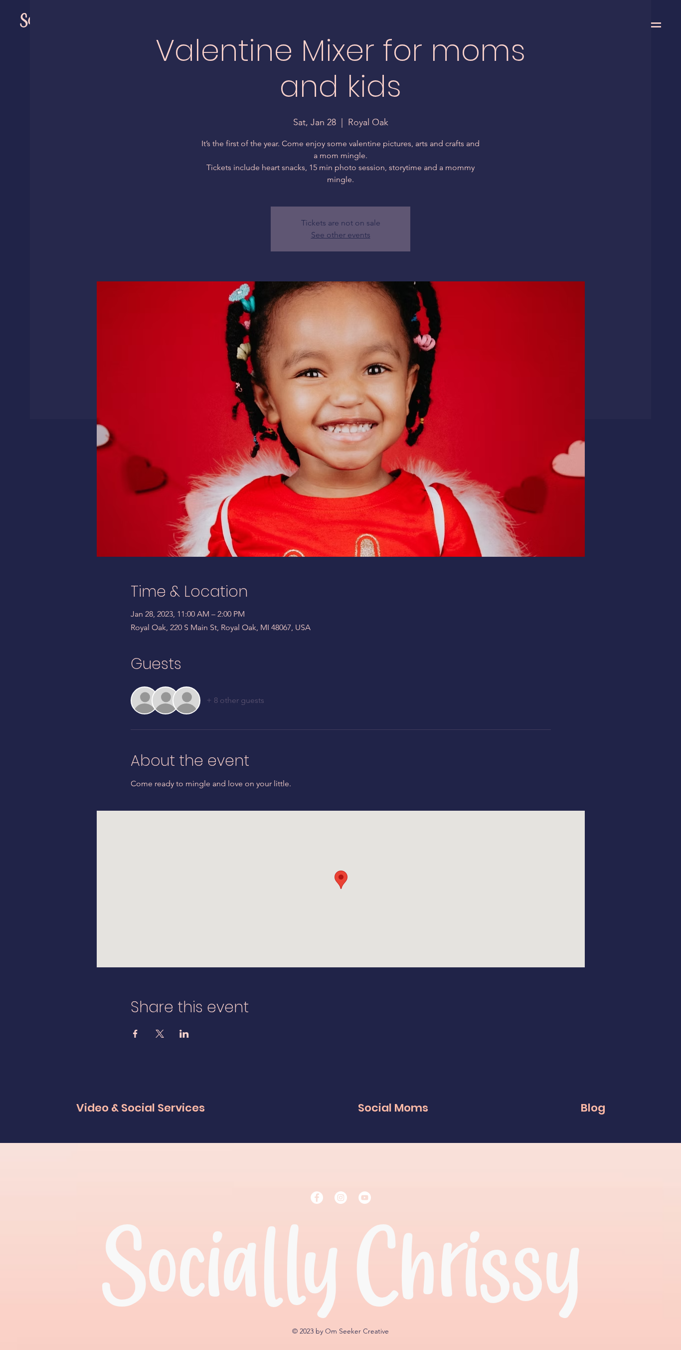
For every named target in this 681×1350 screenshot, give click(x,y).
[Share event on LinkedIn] (184, 1034)
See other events (340, 234)
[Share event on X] (160, 1034)
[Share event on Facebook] (135, 1034)
